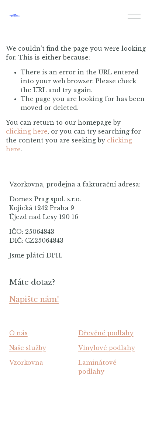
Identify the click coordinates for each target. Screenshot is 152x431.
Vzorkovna (26, 362)
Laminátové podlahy (97, 367)
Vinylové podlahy (106, 347)
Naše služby (27, 347)
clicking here (27, 131)
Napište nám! (34, 299)
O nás (18, 333)
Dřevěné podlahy (106, 333)
